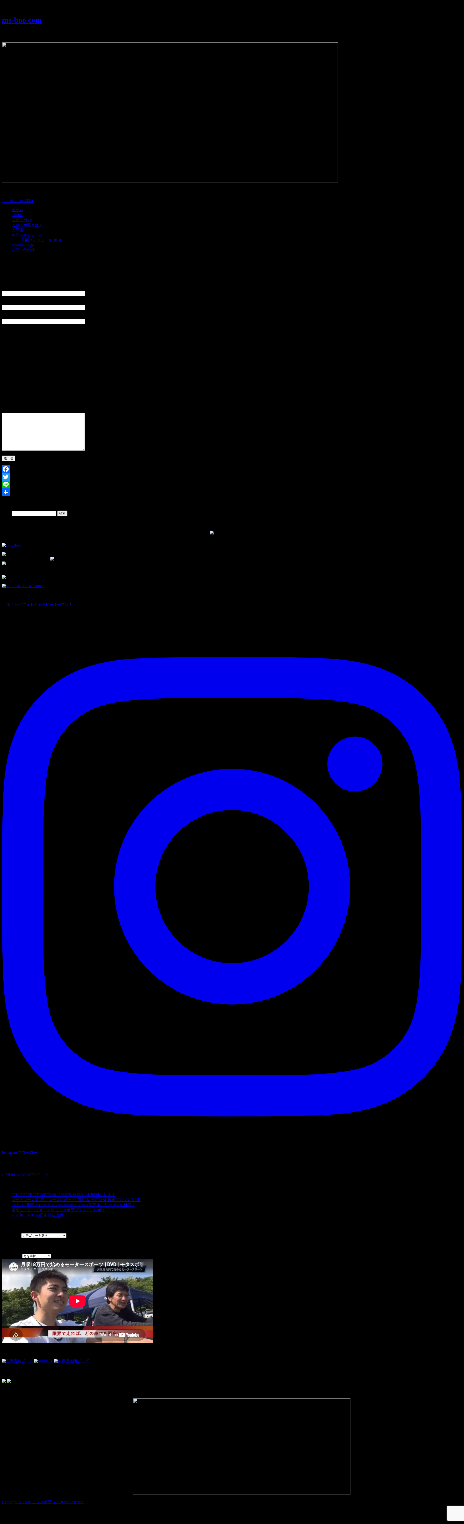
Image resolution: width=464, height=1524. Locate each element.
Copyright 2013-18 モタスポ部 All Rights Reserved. (43, 1502)
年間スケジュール (27, 235)
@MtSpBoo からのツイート (25, 1174)
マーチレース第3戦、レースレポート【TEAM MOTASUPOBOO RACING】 (76, 1200)
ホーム (17, 210)
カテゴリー (11, 1235)
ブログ (17, 215)
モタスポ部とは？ (27, 225)
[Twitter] (232, 477)
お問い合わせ (23, 250)
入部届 (17, 230)
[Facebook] (232, 469)
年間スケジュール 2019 (41, 240)
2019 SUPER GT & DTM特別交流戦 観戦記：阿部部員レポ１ (63, 1195)
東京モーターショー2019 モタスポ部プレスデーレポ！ (58, 1210)
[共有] (232, 492)
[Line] (232, 484)
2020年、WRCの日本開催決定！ (39, 1215)
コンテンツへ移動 (17, 201)
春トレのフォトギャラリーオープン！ (39, 605)
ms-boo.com (22, 20)
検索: (6, 513)
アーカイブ (11, 1256)
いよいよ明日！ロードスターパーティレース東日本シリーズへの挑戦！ (73, 1205)
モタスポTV (22, 220)
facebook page (23, 245)
